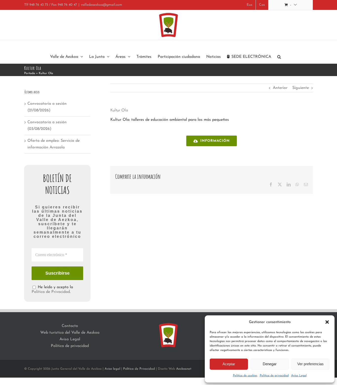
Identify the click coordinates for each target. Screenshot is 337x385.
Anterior (280, 88)
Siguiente (300, 88)
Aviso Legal (299, 375)
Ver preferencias (310, 364)
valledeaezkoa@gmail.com (101, 5)
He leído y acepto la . (52, 289)
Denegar (270, 364)
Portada (29, 73)
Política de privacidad (274, 375)
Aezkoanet (183, 368)
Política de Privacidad (51, 292)
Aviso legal (112, 368)
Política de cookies (245, 375)
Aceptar (229, 364)
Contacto (70, 326)
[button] (327, 322)
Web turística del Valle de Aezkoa (69, 333)
